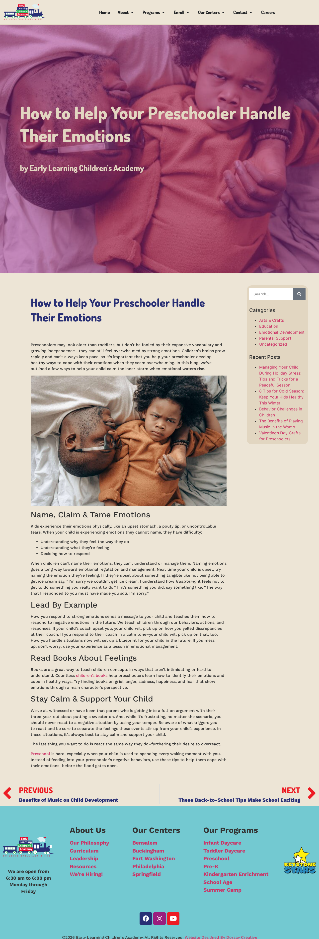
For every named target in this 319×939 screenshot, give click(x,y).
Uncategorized (273, 344)
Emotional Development (282, 332)
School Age (217, 882)
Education (268, 326)
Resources (83, 866)
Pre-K (211, 866)
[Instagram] (159, 918)
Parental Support (275, 338)
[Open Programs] (163, 12)
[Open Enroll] (188, 12)
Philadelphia (148, 866)
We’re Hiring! (86, 874)
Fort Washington (153, 858)
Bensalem (145, 843)
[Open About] (132, 12)
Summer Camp (222, 890)
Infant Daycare (222, 843)
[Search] (299, 294)
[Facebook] (146, 918)
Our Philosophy (89, 843)
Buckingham (148, 851)
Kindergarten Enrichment (235, 874)
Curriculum (84, 851)
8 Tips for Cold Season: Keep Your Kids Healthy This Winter (281, 397)
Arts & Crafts (271, 320)
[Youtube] (173, 918)
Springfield (146, 874)
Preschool (40, 753)
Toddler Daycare (224, 851)
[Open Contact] (251, 12)
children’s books (91, 675)
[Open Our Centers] (223, 12)
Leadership (84, 858)
